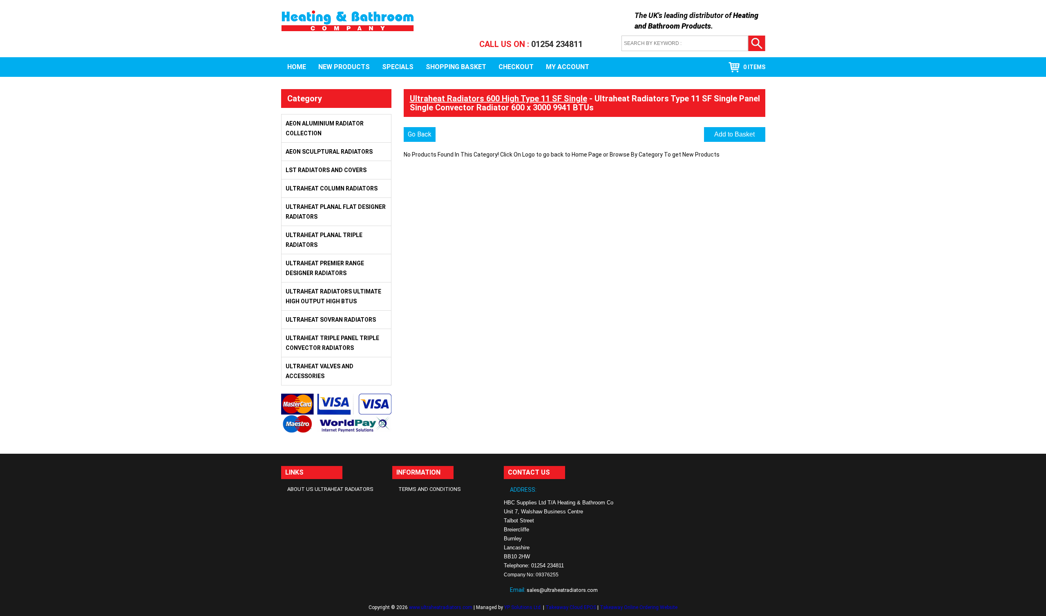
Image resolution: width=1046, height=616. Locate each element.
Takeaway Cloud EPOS (570, 607)
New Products (344, 67)
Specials (397, 67)
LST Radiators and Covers (326, 170)
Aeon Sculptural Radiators (329, 151)
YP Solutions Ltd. (523, 607)
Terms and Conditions (429, 489)
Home (296, 67)
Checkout (516, 67)
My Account (567, 67)
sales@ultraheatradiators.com (562, 590)
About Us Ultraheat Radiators (330, 489)
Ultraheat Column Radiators (332, 188)
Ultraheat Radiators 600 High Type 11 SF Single (498, 98)
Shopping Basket (456, 67)
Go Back (419, 134)
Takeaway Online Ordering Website (638, 607)
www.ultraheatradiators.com (440, 607)
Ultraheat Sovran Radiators (331, 319)
